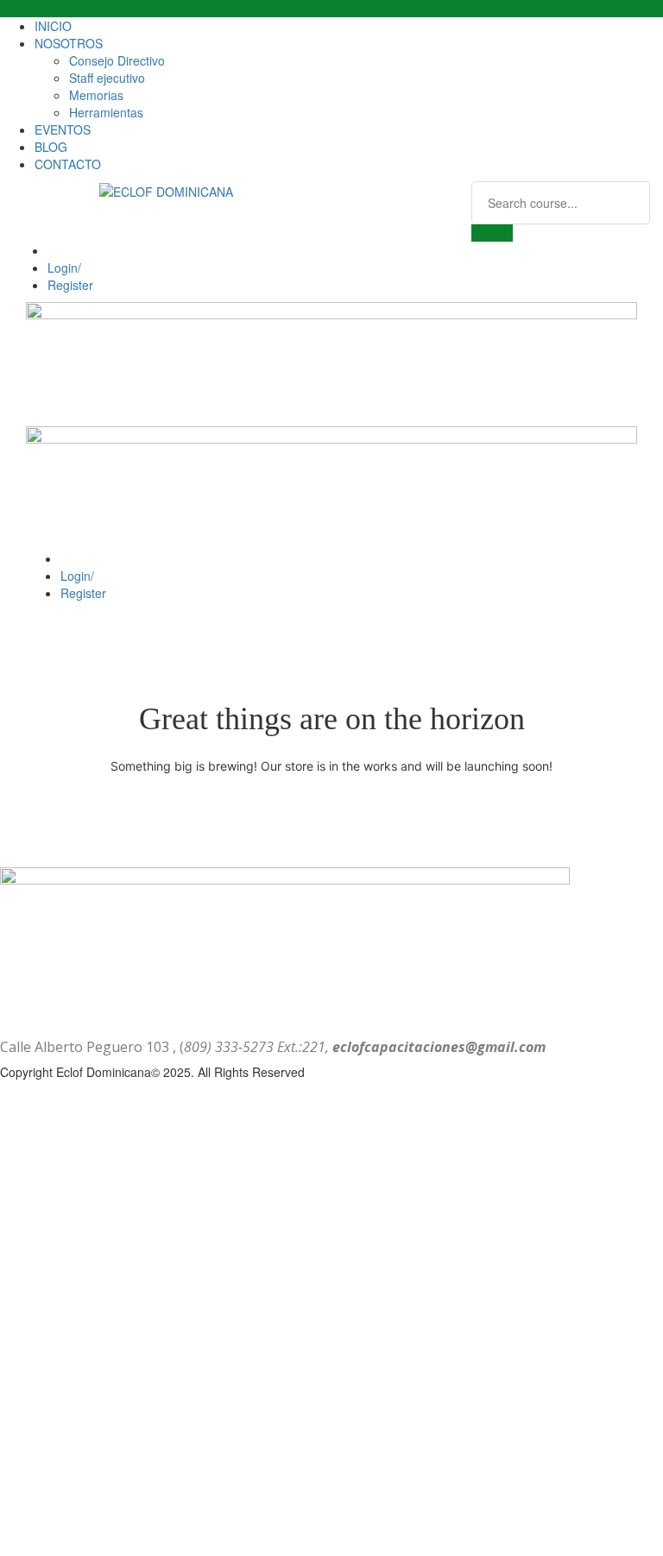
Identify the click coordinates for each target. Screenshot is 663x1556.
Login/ (64, 267)
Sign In (158, 1530)
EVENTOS (63, 129)
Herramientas (106, 112)
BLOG (51, 146)
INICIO (53, 26)
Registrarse (106, 1530)
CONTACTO (68, 164)
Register (70, 284)
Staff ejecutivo (107, 77)
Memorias (96, 95)
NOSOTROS (69, 43)
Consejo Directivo (117, 60)
